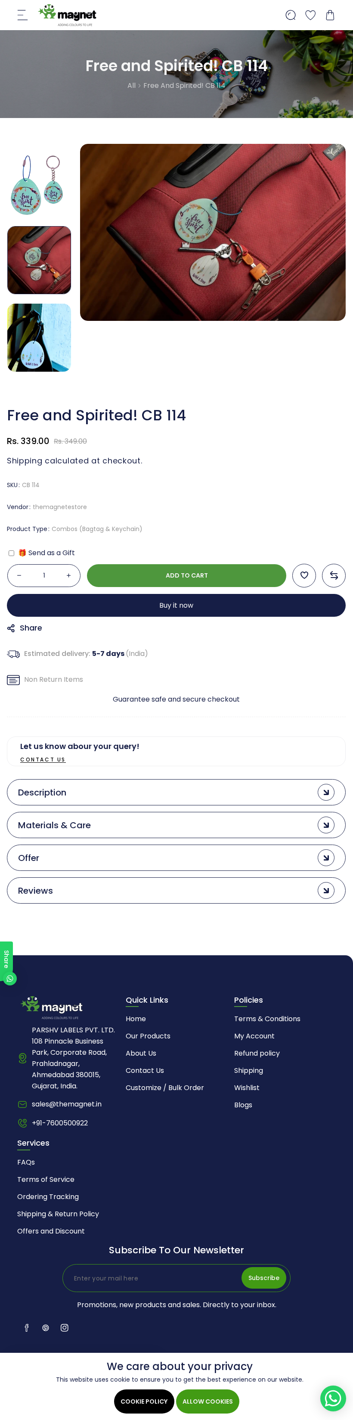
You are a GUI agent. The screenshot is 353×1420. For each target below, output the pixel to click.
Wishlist (247, 1088)
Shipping (25, 460)
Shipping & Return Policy (58, 1214)
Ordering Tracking (48, 1197)
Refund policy (257, 1053)
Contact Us (145, 1070)
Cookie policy (144, 1401)
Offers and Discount (51, 1231)
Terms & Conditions (267, 1019)
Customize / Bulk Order (165, 1088)
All (131, 85)
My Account (254, 1036)
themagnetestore (60, 506)
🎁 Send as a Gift (45, 552)
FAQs (26, 1162)
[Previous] (39, 137)
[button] (22, 15)
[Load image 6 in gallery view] (39, 183)
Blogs (243, 1105)
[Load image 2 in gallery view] (39, 338)
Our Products (148, 1036)
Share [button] (31, 627)
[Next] (39, 387)
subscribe (263, 1278)
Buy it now (177, 605)
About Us (141, 1053)
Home (136, 1019)
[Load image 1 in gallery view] (39, 260)
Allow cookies (208, 1401)
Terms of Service (45, 1179)
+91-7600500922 (60, 1123)
